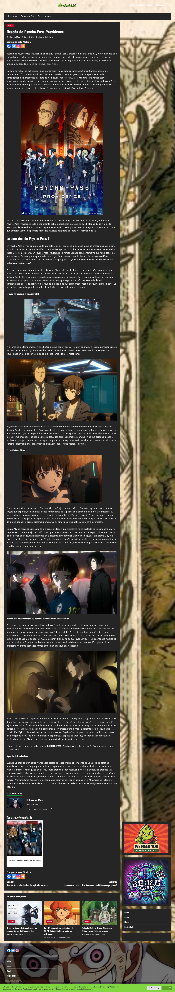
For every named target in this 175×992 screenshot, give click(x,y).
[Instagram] (18, 46)
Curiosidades (161, 5)
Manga (149, 5)
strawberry (87, 934)
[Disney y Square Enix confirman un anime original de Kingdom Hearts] (24, 913)
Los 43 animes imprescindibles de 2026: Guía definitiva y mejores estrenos (59, 930)
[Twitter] (14, 46)
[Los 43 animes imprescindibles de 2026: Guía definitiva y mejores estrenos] (62, 913)
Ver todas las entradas (39, 809)
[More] (23, 46)
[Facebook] (9, 46)
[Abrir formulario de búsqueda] (170, 5)
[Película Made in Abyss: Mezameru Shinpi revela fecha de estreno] (99, 913)
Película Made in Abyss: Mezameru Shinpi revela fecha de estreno (97, 929)
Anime (140, 5)
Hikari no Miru (14, 37)
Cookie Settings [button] (154, 988)
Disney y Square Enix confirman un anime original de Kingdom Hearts (22, 929)
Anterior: (27, 883)
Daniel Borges (50, 937)
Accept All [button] (167, 988)
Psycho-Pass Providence (48, 252)
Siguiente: (90, 883)
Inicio (132, 5)
